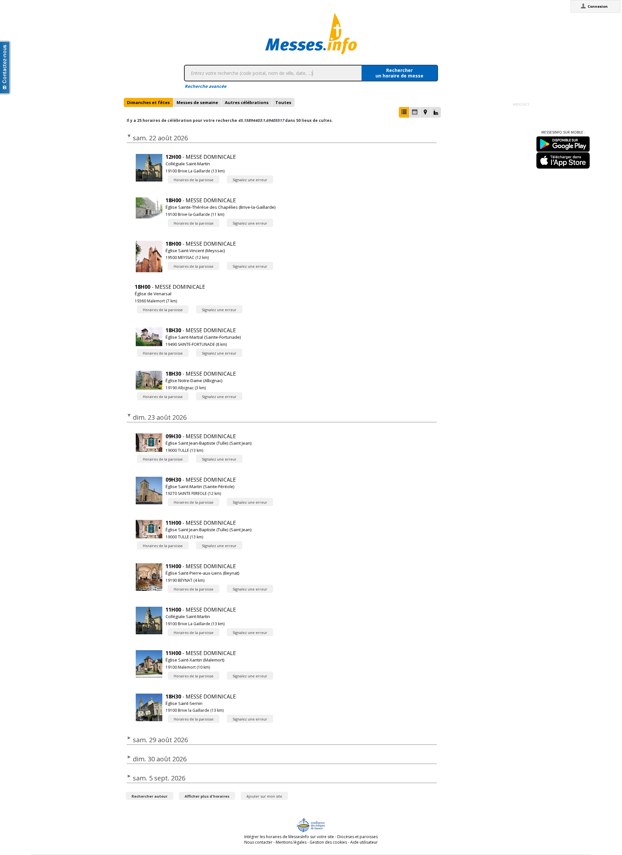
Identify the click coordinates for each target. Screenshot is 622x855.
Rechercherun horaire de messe (399, 73)
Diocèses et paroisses (357, 836)
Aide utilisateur (364, 842)
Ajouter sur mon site (264, 796)
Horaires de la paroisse (193, 179)
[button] (404, 112)
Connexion (598, 6)
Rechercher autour (149, 796)
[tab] (148, 102)
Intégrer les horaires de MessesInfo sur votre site (289, 836)
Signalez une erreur (250, 179)
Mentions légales (291, 842)
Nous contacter (258, 842)
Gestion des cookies (328, 842)
